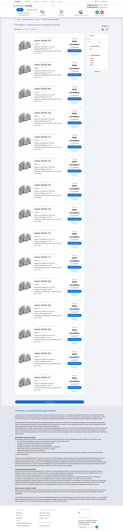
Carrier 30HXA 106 (42, 112)
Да (20, 9)
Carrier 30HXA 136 (42, 185)
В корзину (74, 54)
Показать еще (49, 402)
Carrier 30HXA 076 (42, 40)
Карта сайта (43, 518)
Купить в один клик (74, 50)
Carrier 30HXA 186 (42, 281)
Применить (97, 71)
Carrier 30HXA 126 (42, 161)
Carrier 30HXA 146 (42, 209)
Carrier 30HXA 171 (42, 257)
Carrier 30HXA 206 (42, 305)
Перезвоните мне (103, 7)
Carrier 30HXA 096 (42, 88)
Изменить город (32, 9)
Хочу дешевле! (74, 47)
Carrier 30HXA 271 (42, 377)
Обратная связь (45, 513)
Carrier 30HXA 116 (42, 137)
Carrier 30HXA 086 (42, 64)
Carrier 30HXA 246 (42, 329)
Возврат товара (45, 515)
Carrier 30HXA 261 (42, 353)
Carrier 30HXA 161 (42, 233)
